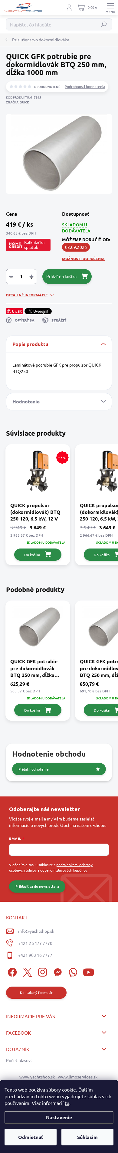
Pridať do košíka (61, 276)
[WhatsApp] (72, 971)
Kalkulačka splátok (34, 244)
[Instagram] (41, 971)
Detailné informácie (27, 294)
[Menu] (110, 7)
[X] (26, 971)
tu (67, 1103)
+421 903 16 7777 (35, 955)
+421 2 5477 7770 (35, 943)
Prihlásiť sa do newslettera (37, 886)
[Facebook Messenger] (56, 971)
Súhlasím (87, 1137)
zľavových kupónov (71, 870)
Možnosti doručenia (83, 258)
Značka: (17, 102)
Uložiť (17, 311)
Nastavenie (59, 1117)
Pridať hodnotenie (33, 769)
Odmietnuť (30, 1137)
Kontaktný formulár (36, 992)
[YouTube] (88, 971)
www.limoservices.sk (77, 1076)
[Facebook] (11, 971)
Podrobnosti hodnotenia (85, 86)
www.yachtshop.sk (37, 1076)
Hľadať (104, 24)
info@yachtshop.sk (36, 931)
